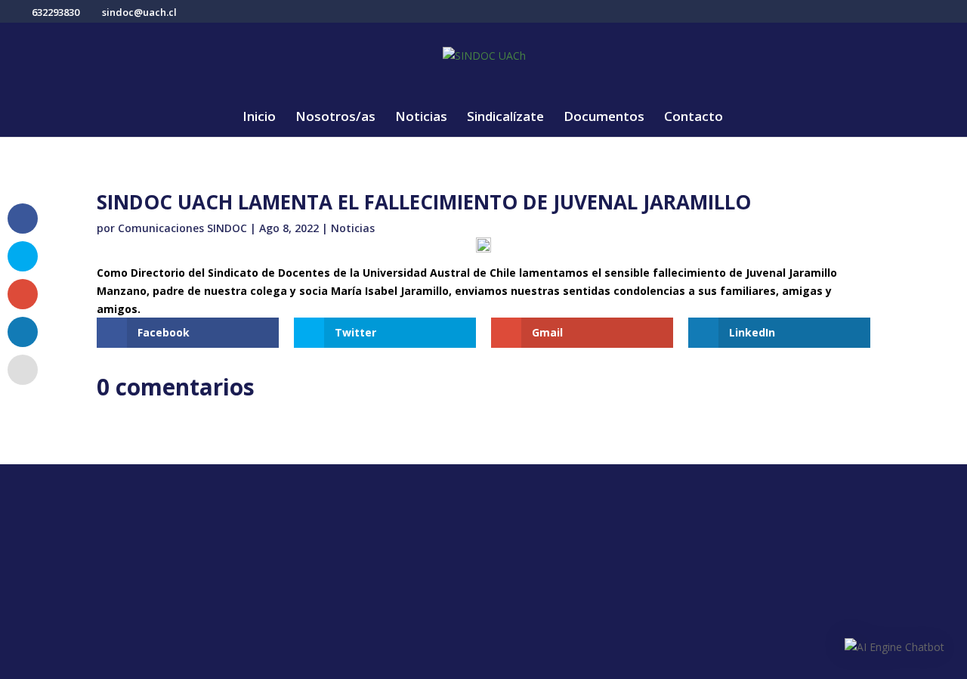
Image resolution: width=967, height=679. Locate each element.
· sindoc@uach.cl (320, 607)
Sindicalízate (505, 118)
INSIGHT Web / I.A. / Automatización (724, 661)
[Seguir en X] (95, 540)
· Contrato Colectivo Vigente (797, 582)
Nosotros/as (335, 118)
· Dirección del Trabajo (559, 534)
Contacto (693, 118)
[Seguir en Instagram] (125, 540)
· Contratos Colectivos (779, 606)
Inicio (259, 118)
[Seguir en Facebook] (65, 540)
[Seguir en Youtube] (156, 540)
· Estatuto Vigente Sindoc (788, 558)
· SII (506, 582)
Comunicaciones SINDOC (182, 228)
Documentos (604, 118)
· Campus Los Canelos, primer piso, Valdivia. (359, 543)
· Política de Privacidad (779, 534)
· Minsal (517, 606)
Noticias (421, 118)
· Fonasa (519, 558)
